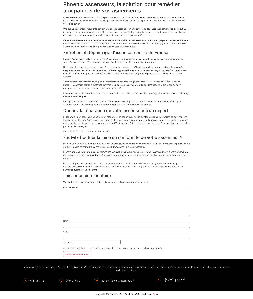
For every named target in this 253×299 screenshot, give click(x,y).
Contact (161, 12)
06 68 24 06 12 (73, 280)
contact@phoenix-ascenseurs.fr (117, 280)
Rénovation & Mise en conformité (119, 12)
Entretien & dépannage (86, 12)
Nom (66, 221)
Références (146, 12)
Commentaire (70, 187)
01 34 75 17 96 (37, 280)
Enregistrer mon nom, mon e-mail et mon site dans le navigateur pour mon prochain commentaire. (115, 248)
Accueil (66, 12)
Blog (193, 12)
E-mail (67, 231)
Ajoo (155, 294)
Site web (67, 243)
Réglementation (178, 12)
